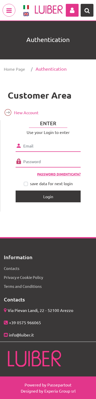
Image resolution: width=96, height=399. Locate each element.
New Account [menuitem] (26, 112)
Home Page (14, 68)
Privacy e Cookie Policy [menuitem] (23, 277)
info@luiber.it (21, 334)
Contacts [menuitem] (11, 268)
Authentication (51, 68)
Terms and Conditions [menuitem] (23, 286)
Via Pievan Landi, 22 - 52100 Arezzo (40, 310)
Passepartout (59, 384)
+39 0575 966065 (25, 322)
